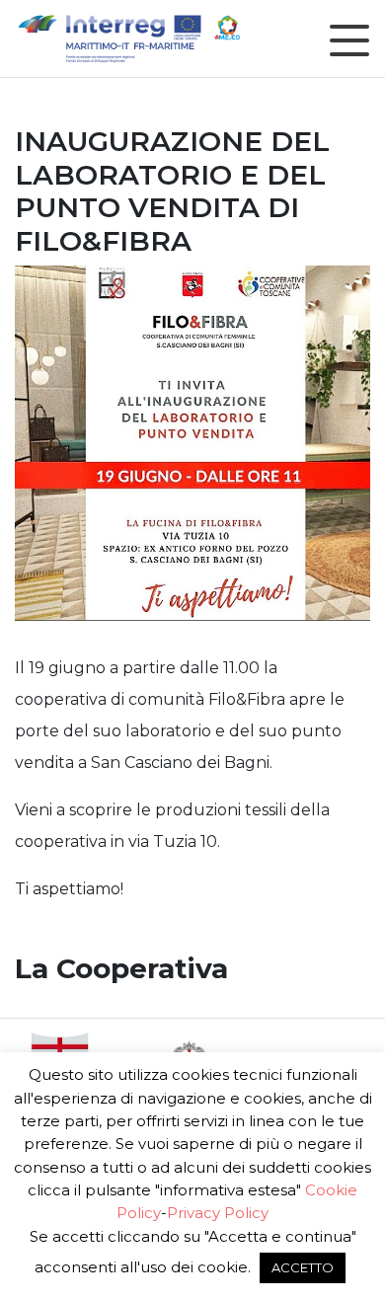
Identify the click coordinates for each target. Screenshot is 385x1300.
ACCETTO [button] (302, 1267)
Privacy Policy (218, 1212)
